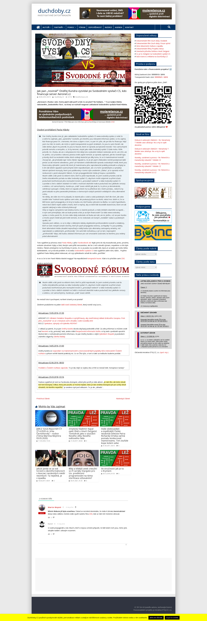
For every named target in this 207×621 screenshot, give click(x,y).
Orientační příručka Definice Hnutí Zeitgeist (152, 51)
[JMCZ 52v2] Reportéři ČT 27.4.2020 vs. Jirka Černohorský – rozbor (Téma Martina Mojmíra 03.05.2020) (49, 433)
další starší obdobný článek (71, 305)
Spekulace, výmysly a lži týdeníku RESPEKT (60, 323)
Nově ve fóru (142, 134)
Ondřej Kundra (67, 329)
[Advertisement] (103, 574)
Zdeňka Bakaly (59, 336)
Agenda (118, 27)
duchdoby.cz (54, 10)
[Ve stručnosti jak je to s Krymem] (115, 451)
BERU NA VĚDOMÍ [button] (156, 618)
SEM (112, 122)
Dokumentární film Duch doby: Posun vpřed (153, 43)
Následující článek (123, 398)
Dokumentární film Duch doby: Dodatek (151, 41)
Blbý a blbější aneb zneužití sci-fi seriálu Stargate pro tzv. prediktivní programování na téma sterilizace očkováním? (83, 473)
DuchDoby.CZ (59, 97)
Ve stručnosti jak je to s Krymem (112, 469)
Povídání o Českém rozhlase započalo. (53, 368)
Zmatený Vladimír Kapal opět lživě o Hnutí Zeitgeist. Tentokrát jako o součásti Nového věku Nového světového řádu (83, 433)
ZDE (123, 258)
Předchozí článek (43, 398)
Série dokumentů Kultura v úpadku (149, 46)
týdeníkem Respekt (106, 334)
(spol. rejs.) (164, 352)
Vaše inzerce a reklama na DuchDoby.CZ (152, 56)
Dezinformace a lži (81, 97)
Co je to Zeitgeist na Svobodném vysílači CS (153, 54)
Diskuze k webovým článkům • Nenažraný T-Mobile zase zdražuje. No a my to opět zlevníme (152, 151)
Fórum (82, 27)
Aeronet (45, 331)
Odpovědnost (95, 27)
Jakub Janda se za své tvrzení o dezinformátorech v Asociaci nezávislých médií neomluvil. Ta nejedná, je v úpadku (50, 473)
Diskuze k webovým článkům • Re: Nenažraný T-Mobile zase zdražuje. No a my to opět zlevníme (152, 142)
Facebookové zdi (84, 243)
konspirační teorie (94, 258)
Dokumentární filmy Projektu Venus (150, 48)
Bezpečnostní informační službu (88, 331)
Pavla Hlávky (67, 243)
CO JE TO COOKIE (172, 618)
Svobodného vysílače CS (84, 250)
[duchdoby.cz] (38, 27)
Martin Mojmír (54, 507)
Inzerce (108, 27)
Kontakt (129, 27)
